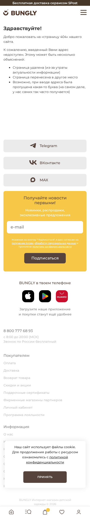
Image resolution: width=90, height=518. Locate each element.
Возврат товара (16, 378)
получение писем (22, 243)
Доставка (11, 370)
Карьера (10, 442)
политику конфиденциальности (52, 246)
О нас (8, 434)
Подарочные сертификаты (26, 393)
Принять (45, 477)
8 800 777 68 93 (18, 331)
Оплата (9, 363)
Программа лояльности (24, 415)
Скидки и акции (17, 385)
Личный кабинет (18, 407)
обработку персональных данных (55, 243)
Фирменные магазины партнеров (32, 400)
